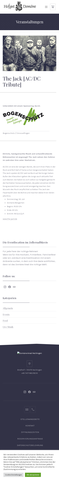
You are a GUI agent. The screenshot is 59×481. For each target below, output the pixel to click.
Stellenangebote (30, 419)
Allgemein (8, 308)
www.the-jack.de (10, 219)
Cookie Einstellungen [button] (13, 475)
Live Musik (8, 326)
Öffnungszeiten (30, 432)
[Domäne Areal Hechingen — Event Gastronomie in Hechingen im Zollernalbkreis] (19, 6)
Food (5, 320)
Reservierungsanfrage (30, 439)
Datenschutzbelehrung (30, 445)
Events (6, 314)
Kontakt (30, 426)
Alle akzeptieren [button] (33, 475)
